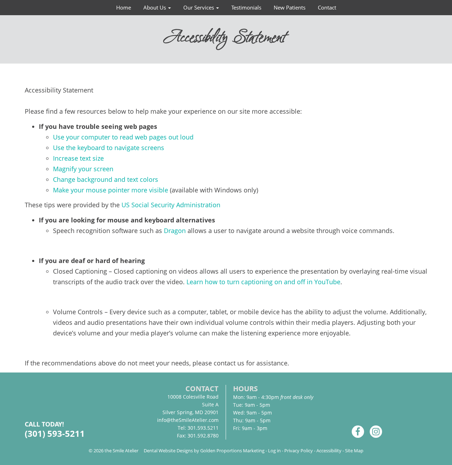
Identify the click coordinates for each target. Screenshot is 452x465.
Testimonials (246, 7)
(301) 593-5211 (55, 433)
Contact (327, 7)
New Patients (289, 7)
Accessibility (328, 450)
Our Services (199, 7)
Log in (274, 450)
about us (155, 7)
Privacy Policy (298, 450)
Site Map (354, 450)
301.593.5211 (203, 427)
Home (123, 7)
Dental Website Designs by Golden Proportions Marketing (204, 450)
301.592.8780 (203, 435)
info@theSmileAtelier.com (188, 420)
